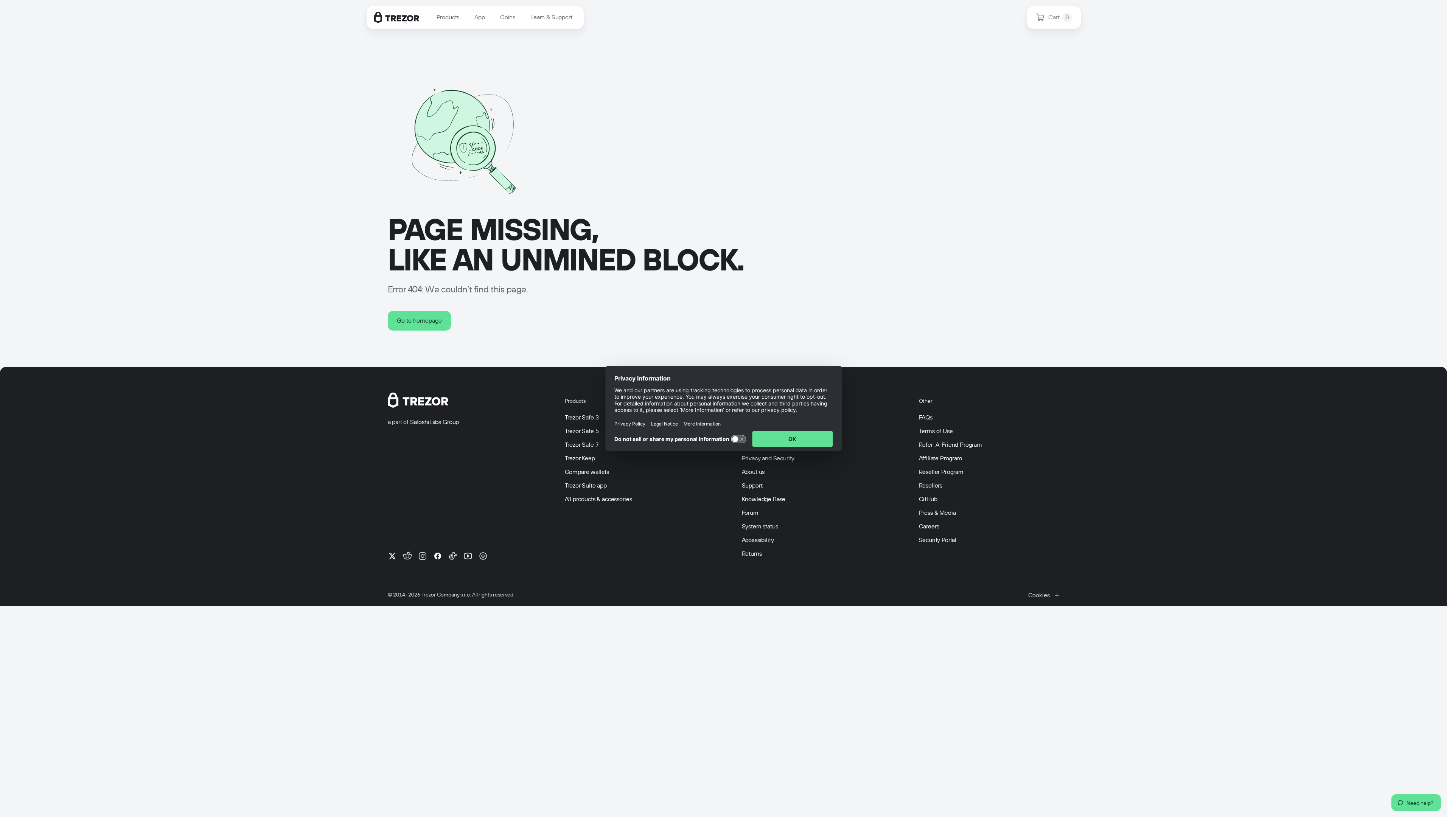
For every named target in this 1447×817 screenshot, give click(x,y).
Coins (507, 17)
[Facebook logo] (437, 556)
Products (448, 17)
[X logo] (392, 556)
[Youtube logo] (467, 556)
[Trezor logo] (396, 17)
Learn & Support (551, 17)
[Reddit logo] (407, 556)
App (479, 17)
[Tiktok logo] (452, 556)
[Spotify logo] (483, 556)
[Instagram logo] (422, 556)
